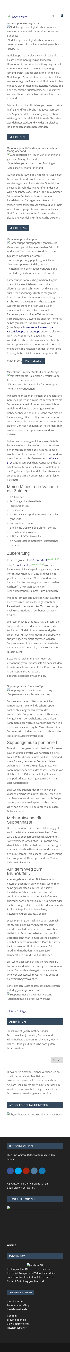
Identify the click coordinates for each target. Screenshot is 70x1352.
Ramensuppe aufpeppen (22, 239)
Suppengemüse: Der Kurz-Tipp (25, 686)
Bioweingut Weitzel (18, 1323)
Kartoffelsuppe (15, 331)
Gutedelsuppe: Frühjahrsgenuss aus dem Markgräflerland (32, 149)
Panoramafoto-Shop (18, 1305)
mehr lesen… (18, 137)
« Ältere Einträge (16, 1011)
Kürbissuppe (32, 331)
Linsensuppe (45, 327)
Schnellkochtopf (22, 565)
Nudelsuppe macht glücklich (24, 23)
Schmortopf (40, 560)
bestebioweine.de (17, 1309)
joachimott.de (31, 1031)
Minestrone (30, 327)
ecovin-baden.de (16, 1319)
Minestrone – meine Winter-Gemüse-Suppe (33, 372)
